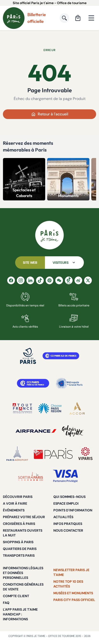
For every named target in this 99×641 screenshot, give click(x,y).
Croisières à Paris (19, 524)
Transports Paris (19, 555)
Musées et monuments (73, 593)
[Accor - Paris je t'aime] (77, 408)
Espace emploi (66, 503)
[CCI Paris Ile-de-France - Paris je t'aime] (61, 356)
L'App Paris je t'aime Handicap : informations (20, 614)
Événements (14, 510)
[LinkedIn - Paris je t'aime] (30, 280)
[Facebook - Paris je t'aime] (11, 280)
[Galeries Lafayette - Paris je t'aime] (73, 431)
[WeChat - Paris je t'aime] (59, 280)
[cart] (78, 18)
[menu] (91, 18)
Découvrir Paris (17, 497)
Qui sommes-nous (69, 497)
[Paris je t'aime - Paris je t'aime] (49, 235)
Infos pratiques (67, 524)
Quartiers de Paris (20, 549)
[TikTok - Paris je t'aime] (40, 280)
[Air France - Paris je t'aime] (36, 431)
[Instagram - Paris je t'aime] (21, 280)
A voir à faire (15, 503)
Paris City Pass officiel (74, 600)
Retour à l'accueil (53, 114)
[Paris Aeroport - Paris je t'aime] (17, 453)
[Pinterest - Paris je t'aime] (49, 280)
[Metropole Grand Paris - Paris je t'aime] (69, 383)
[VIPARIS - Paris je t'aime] (85, 453)
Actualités (63, 517)
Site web (30, 262)
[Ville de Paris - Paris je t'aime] (28, 355)
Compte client (16, 596)
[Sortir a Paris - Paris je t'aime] (30, 476)
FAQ (6, 603)
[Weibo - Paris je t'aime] (78, 280)
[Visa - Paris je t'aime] (66, 476)
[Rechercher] (64, 18)
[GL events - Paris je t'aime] (53, 453)
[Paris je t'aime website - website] (14, 18)
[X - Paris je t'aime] (88, 280)
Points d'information (72, 510)
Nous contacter (68, 530)
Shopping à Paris (18, 542)
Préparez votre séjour (24, 517)
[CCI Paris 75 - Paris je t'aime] (33, 383)
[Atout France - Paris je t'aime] (22, 408)
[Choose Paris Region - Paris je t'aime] (50, 408)
